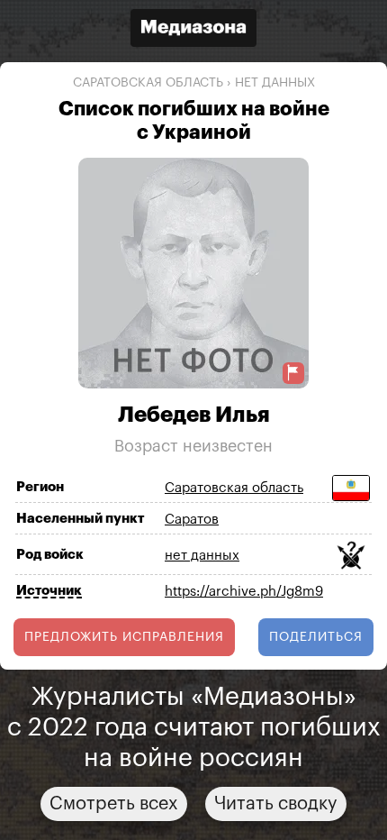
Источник (49, 591)
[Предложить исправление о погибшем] (293, 372)
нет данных (275, 83)
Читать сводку (276, 804)
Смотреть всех (114, 804)
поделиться (316, 637)
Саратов (192, 519)
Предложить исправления (124, 637)
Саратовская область (148, 83)
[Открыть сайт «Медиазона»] (193, 30)
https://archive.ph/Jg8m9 (244, 591)
